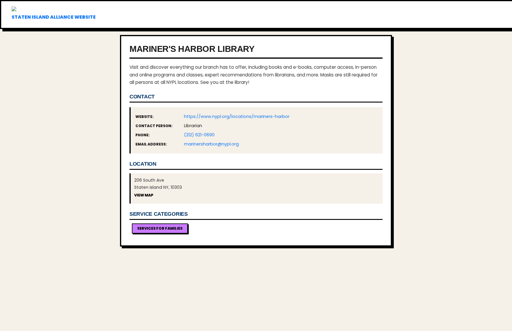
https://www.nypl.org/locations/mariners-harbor (236, 116)
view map (143, 195)
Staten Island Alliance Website (54, 17)
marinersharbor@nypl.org (211, 144)
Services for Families (160, 228)
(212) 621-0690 (199, 135)
